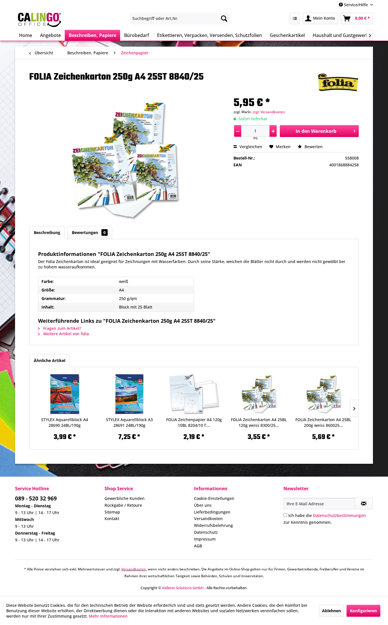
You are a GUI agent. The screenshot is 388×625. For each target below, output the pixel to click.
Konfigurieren (363, 610)
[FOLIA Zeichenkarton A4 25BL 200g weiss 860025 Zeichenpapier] (323, 394)
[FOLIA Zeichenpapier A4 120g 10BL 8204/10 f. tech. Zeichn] (194, 394)
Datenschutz (206, 532)
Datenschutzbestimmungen (339, 515)
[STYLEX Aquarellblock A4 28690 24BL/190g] (65, 394)
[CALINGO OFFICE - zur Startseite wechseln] (39, 20)
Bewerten (313, 146)
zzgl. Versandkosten (269, 111)
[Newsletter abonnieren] (364, 503)
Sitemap (112, 512)
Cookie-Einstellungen (214, 498)
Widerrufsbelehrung (213, 525)
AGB (198, 546)
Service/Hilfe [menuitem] (356, 4)
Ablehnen (331, 610)
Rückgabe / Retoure (123, 505)
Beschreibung (47, 232)
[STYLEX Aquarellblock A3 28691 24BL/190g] (129, 394)
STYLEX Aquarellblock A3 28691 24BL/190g (129, 422)
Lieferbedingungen (212, 512)
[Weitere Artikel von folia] (338, 82)
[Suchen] (224, 18)
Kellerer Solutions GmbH (183, 587)
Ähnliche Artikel (49, 360)
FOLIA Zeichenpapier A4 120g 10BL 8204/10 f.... (194, 422)
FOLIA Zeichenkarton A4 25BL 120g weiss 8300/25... (259, 422)
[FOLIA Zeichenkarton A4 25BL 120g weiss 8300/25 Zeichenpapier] (259, 394)
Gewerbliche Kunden (125, 498)
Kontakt (112, 518)
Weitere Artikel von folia (65, 333)
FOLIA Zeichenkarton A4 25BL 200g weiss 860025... (323, 422)
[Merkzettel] (295, 18)
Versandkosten (208, 518)
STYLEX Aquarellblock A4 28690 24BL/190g (64, 422)
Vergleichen (250, 146)
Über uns (203, 505)
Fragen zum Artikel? (61, 328)
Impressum (205, 539)
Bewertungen (89, 232)
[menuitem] (180, 18)
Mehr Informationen (108, 616)
